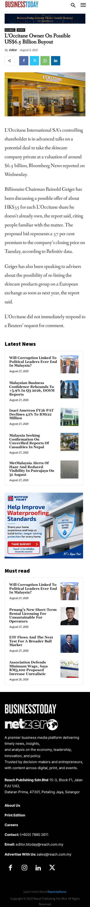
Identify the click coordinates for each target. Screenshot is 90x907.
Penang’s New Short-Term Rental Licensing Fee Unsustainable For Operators (33, 616)
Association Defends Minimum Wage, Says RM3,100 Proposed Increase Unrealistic (28, 668)
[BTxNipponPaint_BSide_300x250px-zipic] (44, 557)
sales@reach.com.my (54, 854)
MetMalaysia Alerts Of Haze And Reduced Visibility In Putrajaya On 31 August (31, 469)
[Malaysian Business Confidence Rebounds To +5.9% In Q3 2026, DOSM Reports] (69, 389)
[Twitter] (34, 60)
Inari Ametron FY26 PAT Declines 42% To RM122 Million (31, 414)
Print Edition (15, 815)
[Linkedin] (55, 60)
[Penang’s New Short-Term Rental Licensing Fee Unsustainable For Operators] (69, 616)
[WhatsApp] (45, 60)
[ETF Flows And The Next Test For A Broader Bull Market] (69, 644)
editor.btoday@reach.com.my (39, 844)
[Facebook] (23, 60)
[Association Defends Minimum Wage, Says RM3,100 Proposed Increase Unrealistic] (69, 669)
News (21, 30)
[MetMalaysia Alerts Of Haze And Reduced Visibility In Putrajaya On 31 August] (69, 469)
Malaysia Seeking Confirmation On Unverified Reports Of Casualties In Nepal (29, 441)
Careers (11, 825)
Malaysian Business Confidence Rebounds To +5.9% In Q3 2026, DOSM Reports (31, 389)
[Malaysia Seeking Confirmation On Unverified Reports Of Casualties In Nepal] (69, 442)
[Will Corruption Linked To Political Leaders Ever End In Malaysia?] (69, 364)
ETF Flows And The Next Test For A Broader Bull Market (31, 641)
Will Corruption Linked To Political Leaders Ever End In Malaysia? (33, 362)
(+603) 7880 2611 (34, 834)
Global (10, 30)
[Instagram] (24, 868)
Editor (13, 50)
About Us (12, 805)
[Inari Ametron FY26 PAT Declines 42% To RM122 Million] (69, 417)
